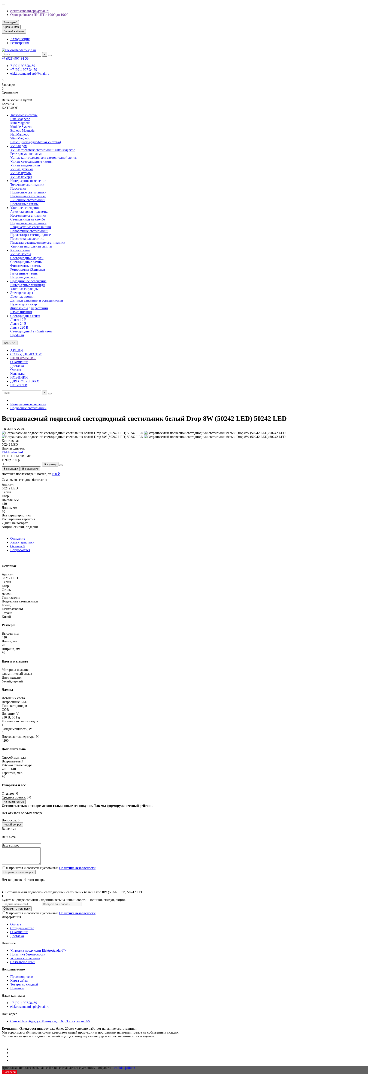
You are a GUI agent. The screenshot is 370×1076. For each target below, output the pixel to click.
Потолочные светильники (29, 231)
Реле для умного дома (26, 153)
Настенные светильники (28, 196)
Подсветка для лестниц (27, 238)
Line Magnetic (20, 119)
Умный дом (18, 146)
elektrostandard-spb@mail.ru (29, 11)
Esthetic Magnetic (22, 130)
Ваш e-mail (9, 837)
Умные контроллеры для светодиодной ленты (43, 157)
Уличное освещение (24, 208)
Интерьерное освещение (28, 181)
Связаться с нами (22, 962)
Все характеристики (16, 515)
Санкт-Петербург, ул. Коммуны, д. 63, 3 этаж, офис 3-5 (50, 1021)
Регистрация (19, 43)
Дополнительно (13, 969)
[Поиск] (50, 55)
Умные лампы (20, 254)
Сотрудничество (22, 928)
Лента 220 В (19, 327)
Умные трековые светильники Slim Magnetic (42, 150)
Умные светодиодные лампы (31, 161)
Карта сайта (19, 980)
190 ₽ (56, 474)
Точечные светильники (27, 184)
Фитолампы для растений (29, 308)
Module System (20, 126)
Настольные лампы (24, 204)
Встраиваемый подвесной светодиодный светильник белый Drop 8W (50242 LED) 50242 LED (74, 892)
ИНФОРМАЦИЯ (23, 358)
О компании (19, 362)
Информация (11, 917)
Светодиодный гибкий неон (31, 331)
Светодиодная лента (25, 316)
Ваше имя (9, 828)
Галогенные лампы (24, 273)
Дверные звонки (22, 296)
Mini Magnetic (20, 123)
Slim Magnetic (20, 138)
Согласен (9, 1072)
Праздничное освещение (28, 281)
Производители (21, 976)
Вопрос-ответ (20, 550)
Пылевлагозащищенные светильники (37, 242)
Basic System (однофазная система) (35, 142)
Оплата (15, 369)
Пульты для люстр (23, 304)
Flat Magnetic (19, 134)
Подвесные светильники (28, 192)
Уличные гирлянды (24, 289)
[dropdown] (3, 4)
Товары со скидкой (24, 984)
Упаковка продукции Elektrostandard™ (38, 950)
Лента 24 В (18, 323)
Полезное (9, 943)
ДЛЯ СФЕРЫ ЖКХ (24, 381)
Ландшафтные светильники (30, 227)
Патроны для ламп (23, 277)
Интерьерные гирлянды (27, 285)
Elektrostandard (12, 452)
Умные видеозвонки (25, 165)
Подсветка (18, 188)
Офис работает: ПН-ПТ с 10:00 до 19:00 (39, 15)
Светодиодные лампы (26, 262)
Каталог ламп (20, 250)
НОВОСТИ (18, 385)
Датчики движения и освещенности (36, 300)
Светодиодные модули (26, 258)
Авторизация (20, 39)
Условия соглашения (25, 958)
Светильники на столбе (27, 219)
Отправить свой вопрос (18, 872)
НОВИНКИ (19, 377)
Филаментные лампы (26, 265)
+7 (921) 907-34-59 (15, 58)
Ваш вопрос (10, 845)
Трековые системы (23, 115)
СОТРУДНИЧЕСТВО (26, 354)
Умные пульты (20, 173)
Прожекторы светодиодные (30, 235)
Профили (17, 335)
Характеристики (22, 542)
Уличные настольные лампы (31, 246)
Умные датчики (21, 169)
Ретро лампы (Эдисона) (27, 269)
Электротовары (21, 292)
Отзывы (17, 546)
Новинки (17, 988)
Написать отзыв (13, 801)
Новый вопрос (12, 824)
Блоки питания (21, 312)
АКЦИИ (16, 350)
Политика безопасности (27, 954)
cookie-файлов (124, 1068)
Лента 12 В (18, 319)
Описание (17, 538)
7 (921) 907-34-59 (22, 66)
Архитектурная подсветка (29, 211)
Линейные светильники (27, 200)
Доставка (17, 366)
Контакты (17, 373)
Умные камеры (21, 177)
